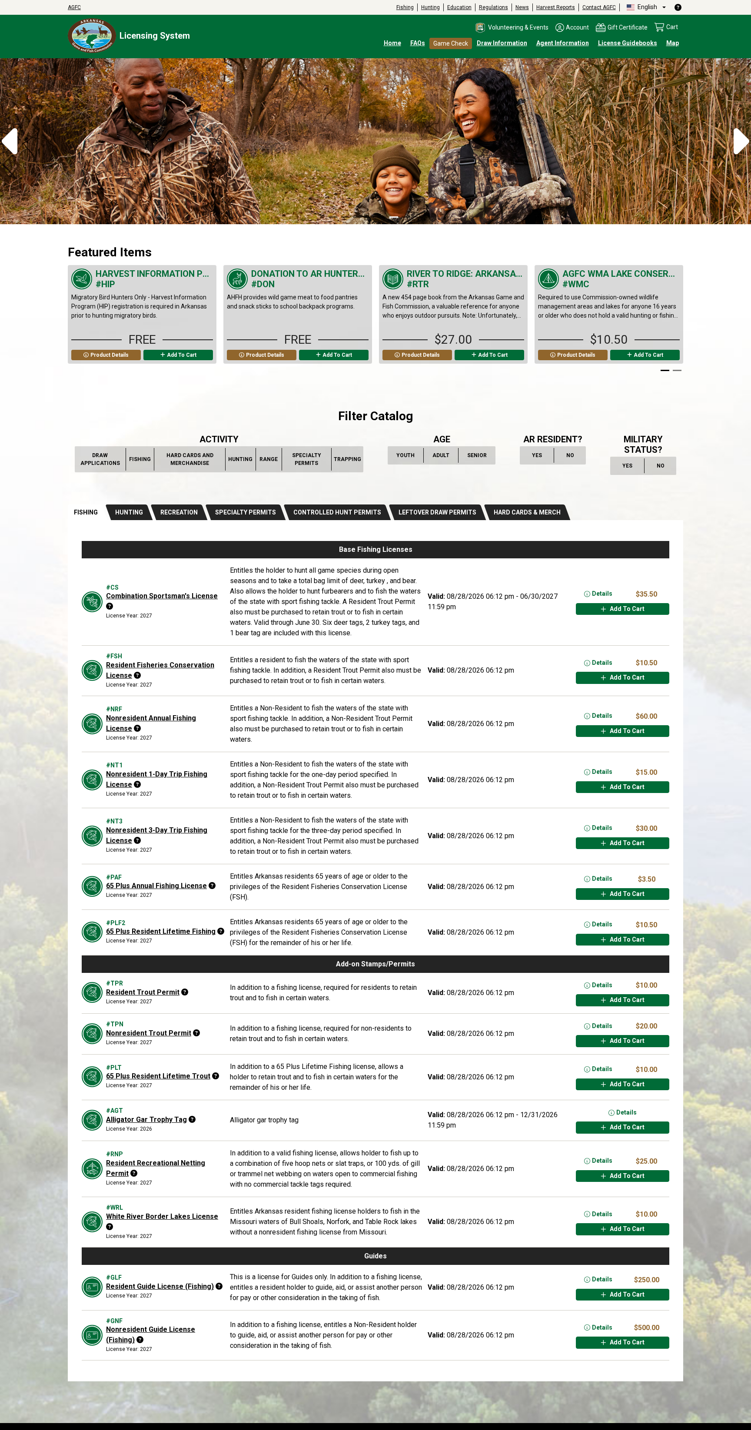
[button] (511, 28)
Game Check (450, 43)
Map (672, 43)
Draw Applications (101, 459)
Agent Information (562, 43)
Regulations (493, 7)
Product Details (109, 355)
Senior (477, 456)
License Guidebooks (627, 43)
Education (459, 7)
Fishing (405, 7)
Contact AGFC (599, 7)
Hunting (430, 7)
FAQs (417, 43)
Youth (406, 456)
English (646, 6)
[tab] (87, 512)
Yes (541, 456)
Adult (442, 456)
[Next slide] (672, 319)
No (574, 456)
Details (602, 593)
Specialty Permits (310, 459)
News (522, 7)
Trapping (347, 461)
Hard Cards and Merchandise (190, 459)
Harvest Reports (555, 7)
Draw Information (502, 43)
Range (268, 461)
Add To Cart (181, 355)
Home (392, 43)
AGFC (74, 7)
